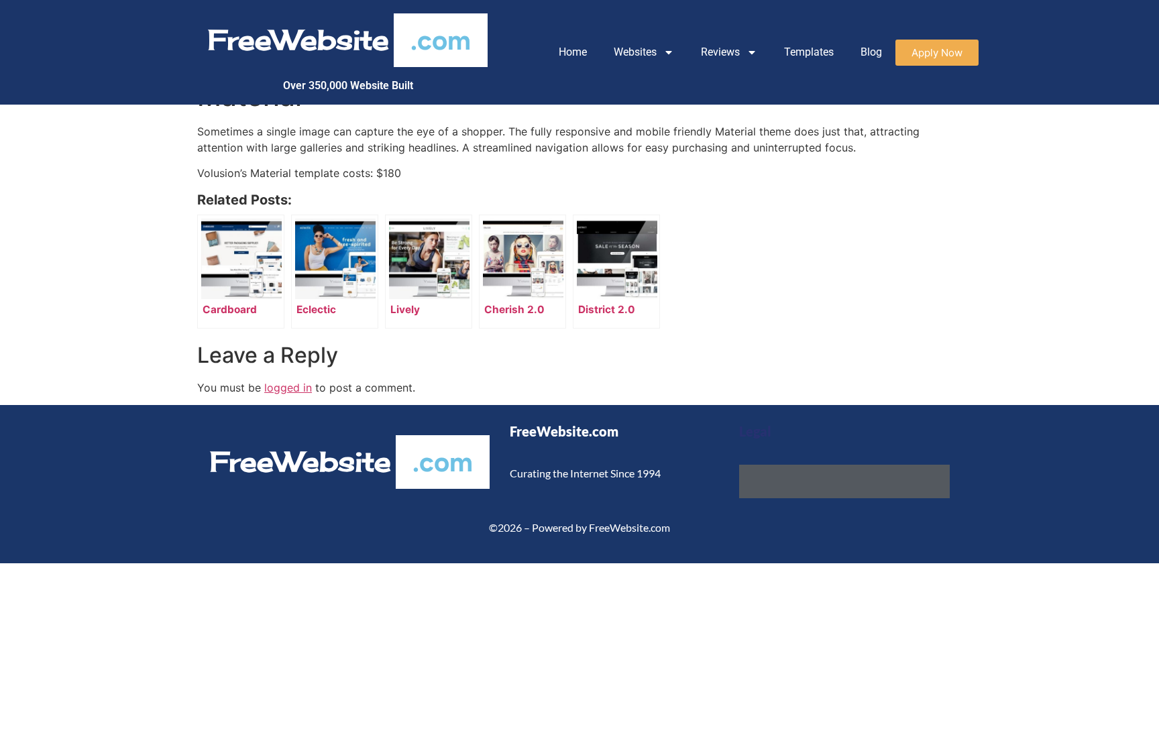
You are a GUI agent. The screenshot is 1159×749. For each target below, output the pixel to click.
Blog (871, 52)
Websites (635, 52)
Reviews (720, 52)
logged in (288, 387)
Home (573, 52)
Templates (809, 52)
